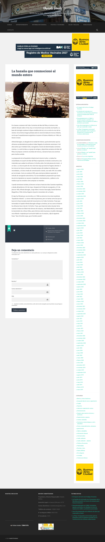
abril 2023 (79, 267)
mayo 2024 (80, 235)
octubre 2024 (80, 223)
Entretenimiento (22, 24)
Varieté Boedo (52, 8)
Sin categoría (56, 232)
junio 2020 (79, 350)
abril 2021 (79, 326)
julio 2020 (79, 348)
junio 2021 (79, 321)
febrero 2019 (80, 387)
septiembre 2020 (81, 343)
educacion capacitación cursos (85, 408)
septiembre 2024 (81, 225)
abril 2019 (79, 384)
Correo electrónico (17, 288)
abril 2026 (79, 179)
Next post (50, 239)
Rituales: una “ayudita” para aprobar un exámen (86, 149)
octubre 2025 (80, 193)
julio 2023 (79, 260)
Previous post (51, 237)
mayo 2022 (80, 294)
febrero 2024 (80, 242)
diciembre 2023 (81, 247)
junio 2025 (79, 203)
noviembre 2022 (81, 279)
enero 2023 (80, 274)
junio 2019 (79, 380)
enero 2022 (80, 304)
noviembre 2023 (81, 250)
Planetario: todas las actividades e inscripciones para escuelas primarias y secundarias (87, 144)
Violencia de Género (82, 458)
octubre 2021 (80, 311)
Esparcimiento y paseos (83, 417)
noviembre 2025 (81, 191)
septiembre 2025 (81, 196)
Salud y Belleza (73, 24)
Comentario (15, 259)
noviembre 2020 (81, 338)
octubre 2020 (80, 340)
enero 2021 (80, 333)
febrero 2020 (80, 360)
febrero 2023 (80, 272)
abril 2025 (79, 208)
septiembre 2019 (81, 372)
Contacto (10, 30)
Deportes (79, 406)
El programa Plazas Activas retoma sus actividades (86, 159)
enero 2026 (80, 186)
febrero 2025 (80, 213)
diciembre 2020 (81, 335)
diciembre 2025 (81, 189)
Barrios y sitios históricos (83, 398)
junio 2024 (79, 233)
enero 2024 (80, 245)
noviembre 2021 (81, 309)
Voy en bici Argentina (87, 156)
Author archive (14, 230)
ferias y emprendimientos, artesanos (86, 426)
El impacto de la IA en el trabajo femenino (84, 497)
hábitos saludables (82, 431)
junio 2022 (79, 291)
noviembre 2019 (81, 367)
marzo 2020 (80, 358)
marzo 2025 (80, 211)
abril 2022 (79, 296)
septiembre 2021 (81, 313)
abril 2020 (79, 355)
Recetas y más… (81, 448)
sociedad (79, 455)
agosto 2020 (80, 345)
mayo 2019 (80, 382)
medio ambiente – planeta (84, 441)
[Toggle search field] (97, 30)
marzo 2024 (80, 240)
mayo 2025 (80, 206)
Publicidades (87, 24)
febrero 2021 (80, 331)
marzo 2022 (80, 299)
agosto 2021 (80, 316)
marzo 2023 (80, 269)
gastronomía (80, 428)
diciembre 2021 (81, 306)
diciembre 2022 (81, 277)
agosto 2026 (80, 169)
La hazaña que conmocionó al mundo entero (34, 73)
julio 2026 (79, 171)
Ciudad (9, 24)
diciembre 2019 (81, 365)
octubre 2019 (80, 370)
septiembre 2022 (81, 284)
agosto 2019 (80, 375)
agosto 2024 (80, 228)
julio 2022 (79, 289)
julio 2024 (79, 230)
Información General (39, 24)
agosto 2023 (80, 257)
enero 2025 (80, 215)
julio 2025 (79, 201)
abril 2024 (79, 238)
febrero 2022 (80, 301)
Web (13, 296)
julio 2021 (79, 318)
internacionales (81, 436)
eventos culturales (82, 419)
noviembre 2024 (81, 220)
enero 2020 (80, 362)
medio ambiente (81, 438)
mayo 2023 (80, 264)
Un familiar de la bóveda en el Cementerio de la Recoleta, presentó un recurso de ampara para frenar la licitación (86, 501)
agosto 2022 (80, 287)
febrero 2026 (80, 184)
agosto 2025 (80, 198)
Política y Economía (57, 24)
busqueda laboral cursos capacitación (87, 401)
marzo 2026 (80, 181)
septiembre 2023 (81, 255)
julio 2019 (79, 377)
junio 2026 (79, 174)
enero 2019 (80, 389)
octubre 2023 (80, 252)
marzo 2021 (80, 328)
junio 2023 (79, 262)
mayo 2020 (80, 353)
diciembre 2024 (81, 218)
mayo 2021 (80, 323)
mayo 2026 (80, 176)
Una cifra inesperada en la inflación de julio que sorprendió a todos (87, 126)
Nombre (14, 281)
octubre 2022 (80, 282)
